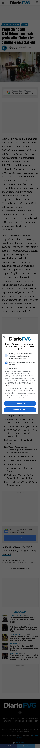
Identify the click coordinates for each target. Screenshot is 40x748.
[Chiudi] (4, 337)
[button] (20, 368)
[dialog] (20, 374)
